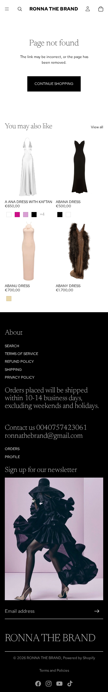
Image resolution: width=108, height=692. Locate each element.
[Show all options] (42, 214)
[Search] (19, 9)
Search (12, 346)
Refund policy (19, 361)
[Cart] (100, 9)
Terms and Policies (54, 670)
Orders (12, 448)
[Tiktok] (70, 683)
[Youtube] (59, 683)
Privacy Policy (19, 377)
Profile (12, 457)
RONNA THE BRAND (44, 658)
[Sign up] (97, 611)
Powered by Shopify (79, 658)
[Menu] (7, 9)
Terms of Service (21, 353)
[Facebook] (38, 683)
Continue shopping (54, 83)
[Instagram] (48, 683)
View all (97, 127)
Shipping (13, 369)
